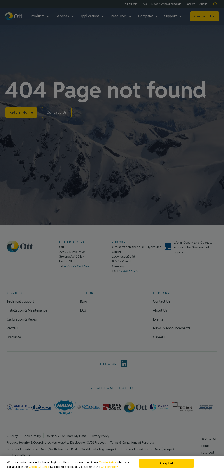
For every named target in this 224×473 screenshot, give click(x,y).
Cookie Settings (39, 467)
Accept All (166, 463)
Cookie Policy (107, 462)
